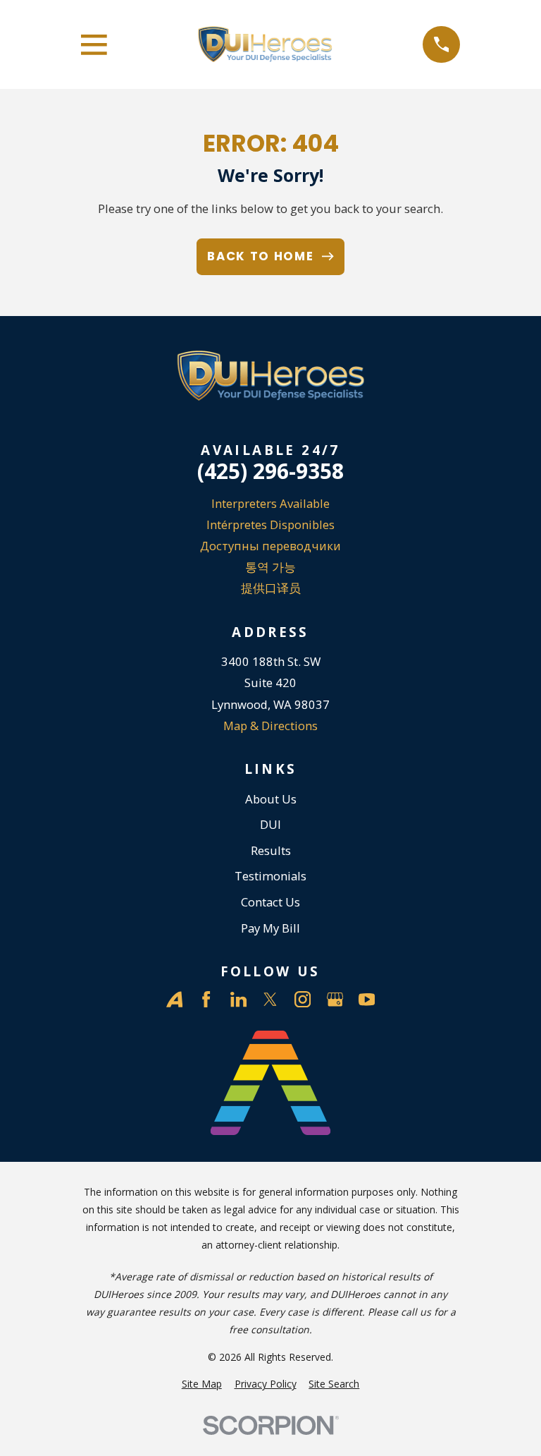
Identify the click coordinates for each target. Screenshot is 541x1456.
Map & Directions (270, 725)
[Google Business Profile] (335, 999)
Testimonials (270, 876)
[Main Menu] (94, 45)
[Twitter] (270, 999)
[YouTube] (367, 999)
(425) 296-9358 (270, 471)
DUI (270, 824)
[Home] (265, 44)
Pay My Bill (270, 928)
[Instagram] (302, 999)
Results (271, 850)
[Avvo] (174, 999)
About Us (271, 799)
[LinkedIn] (238, 999)
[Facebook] (206, 999)
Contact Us (270, 902)
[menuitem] (202, 1384)
